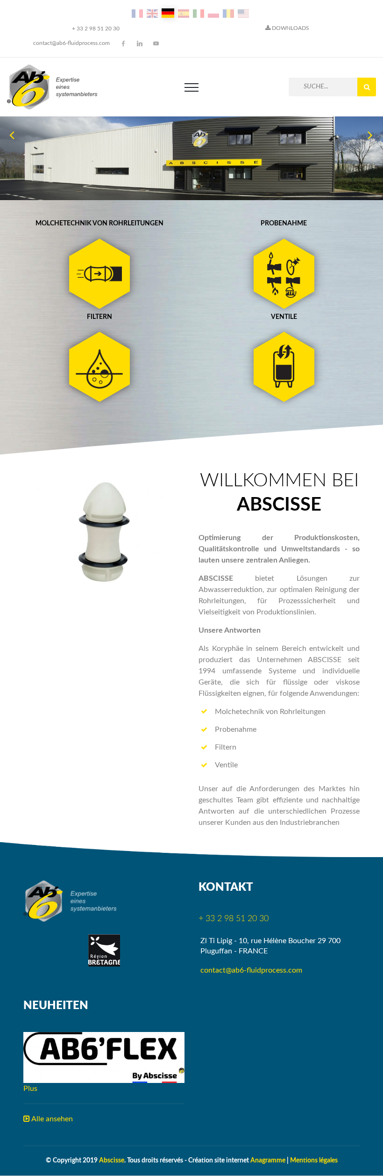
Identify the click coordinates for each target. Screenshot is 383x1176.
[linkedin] (139, 43)
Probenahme (284, 223)
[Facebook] (123, 43)
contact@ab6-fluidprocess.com (71, 43)
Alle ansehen (51, 1119)
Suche (366, 87)
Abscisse (111, 1160)
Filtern (99, 317)
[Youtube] (156, 43)
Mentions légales (314, 1160)
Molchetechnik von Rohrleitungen (99, 223)
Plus (30, 1088)
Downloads (289, 28)
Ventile (284, 317)
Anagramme (267, 1160)
